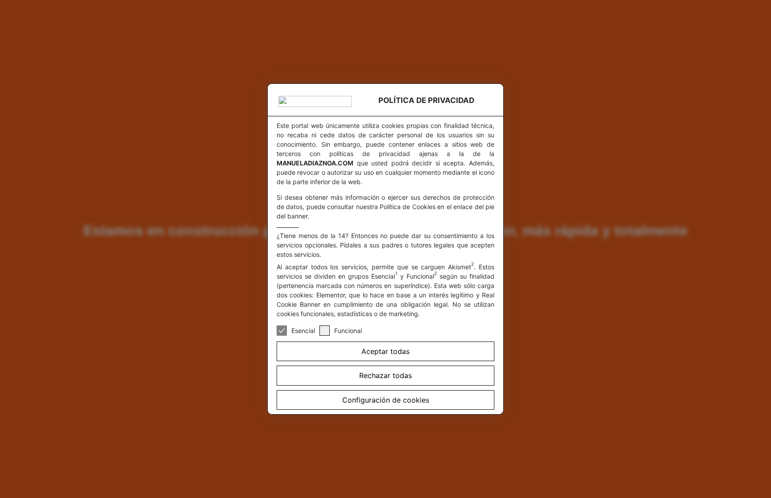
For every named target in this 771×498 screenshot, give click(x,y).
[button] (385, 375)
